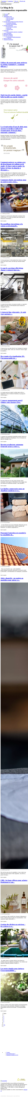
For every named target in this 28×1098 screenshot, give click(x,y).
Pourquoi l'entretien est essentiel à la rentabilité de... (13, 534)
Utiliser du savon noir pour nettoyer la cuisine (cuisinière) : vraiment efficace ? (14, 64)
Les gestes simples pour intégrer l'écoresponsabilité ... (12, 969)
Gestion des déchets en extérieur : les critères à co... (13, 925)
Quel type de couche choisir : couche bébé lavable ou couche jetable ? (14, 96)
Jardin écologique (7, 33)
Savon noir (8, 28)
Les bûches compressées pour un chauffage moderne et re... (12, 490)
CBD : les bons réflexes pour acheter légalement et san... (14, 881)
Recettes (8, 20)
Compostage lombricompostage (13, 37)
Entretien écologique (8, 25)
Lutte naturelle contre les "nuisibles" (14, 32)
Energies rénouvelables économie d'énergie (13, 21)
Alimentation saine (7, 16)
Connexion (10, 1)
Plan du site (22, 1)
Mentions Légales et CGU (12, 1055)
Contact (8, 1052)
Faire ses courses (10, 17)
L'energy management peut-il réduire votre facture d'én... (11, 401)
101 (4, 1025)
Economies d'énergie (11, 23)
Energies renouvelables (11, 24)
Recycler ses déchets (8, 35)
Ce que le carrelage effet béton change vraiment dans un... (12, 269)
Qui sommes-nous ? (10, 1053)
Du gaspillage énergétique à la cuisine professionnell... (12, 225)
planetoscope (10, 1096)
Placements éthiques (8, 34)
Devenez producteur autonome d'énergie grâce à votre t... (12, 445)
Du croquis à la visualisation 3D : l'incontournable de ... (13, 357)
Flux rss (16, 1)
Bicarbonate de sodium (11, 26)
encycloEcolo (16, 1096)
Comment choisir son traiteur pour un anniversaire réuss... (13, 181)
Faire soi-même (9, 19)
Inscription (4, 1)
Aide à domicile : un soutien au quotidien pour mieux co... (12, 579)
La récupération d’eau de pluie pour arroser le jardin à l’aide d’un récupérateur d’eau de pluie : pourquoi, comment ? (14, 129)
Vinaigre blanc (9, 29)
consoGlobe (3, 1096)
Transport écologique (8, 39)
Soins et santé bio (7, 38)
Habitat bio (5, 30)
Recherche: (16, 2)
